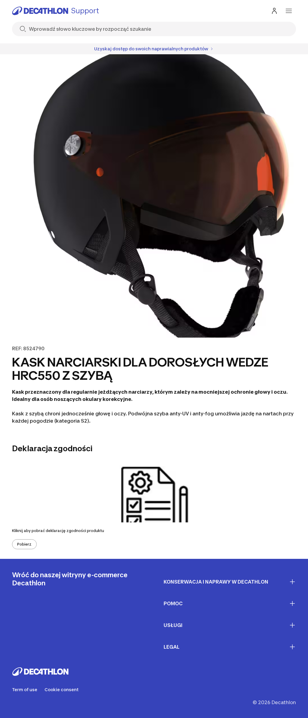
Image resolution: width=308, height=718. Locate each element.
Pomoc (173, 603)
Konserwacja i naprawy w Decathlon (216, 582)
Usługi (173, 625)
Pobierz (24, 544)
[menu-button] (289, 11)
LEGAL (172, 647)
